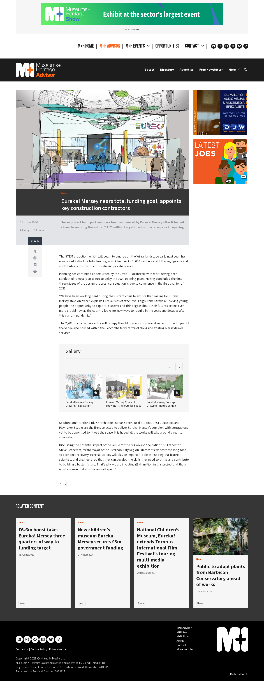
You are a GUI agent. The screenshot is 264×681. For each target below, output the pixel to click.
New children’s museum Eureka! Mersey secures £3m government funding (100, 538)
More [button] (232, 69)
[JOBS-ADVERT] (220, 161)
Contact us (22, 649)
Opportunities (167, 46)
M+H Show (183, 636)
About (180, 641)
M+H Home (86, 46)
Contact (181, 645)
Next (179, 366)
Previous (169, 366)
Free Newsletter (211, 69)
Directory (167, 69)
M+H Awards (184, 632)
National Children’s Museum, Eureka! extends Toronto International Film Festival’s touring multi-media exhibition (158, 547)
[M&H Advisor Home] (38, 70)
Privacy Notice (57, 649)
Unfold (244, 674)
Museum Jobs (185, 649)
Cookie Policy (39, 649)
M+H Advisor (109, 46)
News (63, 484)
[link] (220, 536)
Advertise (187, 69)
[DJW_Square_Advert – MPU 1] (220, 112)
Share (35, 241)
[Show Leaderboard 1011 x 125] (132, 14)
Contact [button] (192, 46)
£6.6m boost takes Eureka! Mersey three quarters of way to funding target (41, 538)
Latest (149, 69)
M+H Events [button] (136, 46)
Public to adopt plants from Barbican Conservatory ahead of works (220, 575)
